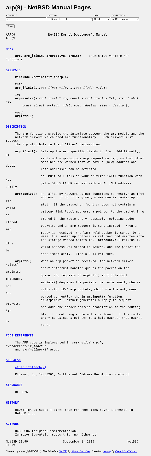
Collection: (119, 15)
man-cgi (107, 451)
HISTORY (12, 402)
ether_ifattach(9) (30, 367)
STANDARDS (14, 385)
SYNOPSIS (13, 70)
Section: (53, 15)
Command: (13, 15)
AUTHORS (12, 424)
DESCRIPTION (16, 126)
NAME (9, 49)
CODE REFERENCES (20, 335)
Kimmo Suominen (80, 451)
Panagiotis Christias (126, 451)
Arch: (99, 15)
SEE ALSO (13, 360)
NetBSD (63, 451)
